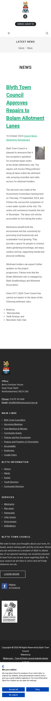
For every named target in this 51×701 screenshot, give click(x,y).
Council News (30, 136)
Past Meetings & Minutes (15, 428)
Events (7, 477)
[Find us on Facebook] (25, 16)
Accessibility (10, 446)
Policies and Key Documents (17, 437)
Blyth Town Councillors (14, 420)
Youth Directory (11, 482)
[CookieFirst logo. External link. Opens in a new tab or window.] (3, 666)
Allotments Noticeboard (18, 140)
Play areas (9, 508)
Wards (7, 473)
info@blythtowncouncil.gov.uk (23, 402)
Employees (9, 450)
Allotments (9, 504)
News (29, 48)
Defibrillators (10, 526)
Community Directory (14, 486)
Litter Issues (10, 517)
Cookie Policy (10, 455)
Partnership (9, 513)
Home (21, 48)
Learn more (11, 574)
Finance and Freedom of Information (21, 441)
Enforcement (10, 521)
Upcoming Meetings (13, 424)
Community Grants (13, 433)
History (7, 469)
